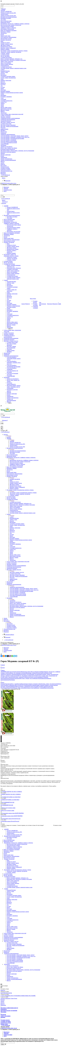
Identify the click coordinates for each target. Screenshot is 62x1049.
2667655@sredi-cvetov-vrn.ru (9, 183)
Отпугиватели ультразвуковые (11, 674)
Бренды (3, 1003)
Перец (28, 685)
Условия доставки (6, 1021)
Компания (3, 1005)
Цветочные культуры (29, 688)
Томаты (5, 688)
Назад (9, 436)
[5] (31, 741)
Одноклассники (8, 189)
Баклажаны (24, 683)
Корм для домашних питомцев (18, 673)
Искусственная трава (36, 671)
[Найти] (2, 7)
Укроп (12, 688)
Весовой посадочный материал (18, 450)
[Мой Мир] (6, 656)
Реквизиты (4, 1009)
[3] (31, 739)
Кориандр (13, 685)
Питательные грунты (24, 674)
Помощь (3, 1017)
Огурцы (24, 685)
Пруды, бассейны (22, 675)
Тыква (8, 688)
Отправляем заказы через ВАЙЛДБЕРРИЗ (11, 816)
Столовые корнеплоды (44, 686)
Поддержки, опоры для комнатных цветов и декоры (23, 492)
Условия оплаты (5, 1020)
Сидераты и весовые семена (34, 683)
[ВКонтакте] (1, 656)
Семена (12, 517)
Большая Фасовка (5, 683)
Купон (43, 673)
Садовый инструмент (15, 502)
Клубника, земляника (24, 686)
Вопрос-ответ (4, 1024)
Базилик (19, 683)
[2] (31, 737)
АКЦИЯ (12, 441)
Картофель (16, 686)
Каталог (9, 437)
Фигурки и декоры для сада (17, 572)
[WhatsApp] (12, 656)
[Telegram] (16, 656)
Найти (2, 1044)
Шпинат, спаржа (39, 688)
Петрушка (32, 685)
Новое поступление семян (7, 810)
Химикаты (43, 678)
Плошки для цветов (15, 479)
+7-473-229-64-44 (5, 175)
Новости (3, 990)
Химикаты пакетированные (17, 587)
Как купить (10, 623)
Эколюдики (51, 688)
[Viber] (10, 656)
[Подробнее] (1, 795)
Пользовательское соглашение (9, 1010)
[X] (8, 656)
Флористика (37, 678)
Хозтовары (12, 600)
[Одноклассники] (4, 656)
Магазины (3, 1012)
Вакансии (3, 1014)
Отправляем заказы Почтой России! (10, 821)
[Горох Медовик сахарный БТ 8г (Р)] (7, 712)
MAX (5, 191)
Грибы (11, 686)
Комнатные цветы (26, 671)
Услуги (2, 1002)
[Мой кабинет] (1, 418)
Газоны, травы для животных (49, 683)
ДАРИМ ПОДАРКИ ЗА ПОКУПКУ (10, 799)
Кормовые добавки (31, 673)
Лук (21, 685)
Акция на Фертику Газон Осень (9, 998)
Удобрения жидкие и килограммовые (33, 677)
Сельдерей (35, 686)
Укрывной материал (14, 678)
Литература (39, 673)
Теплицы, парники (18, 677)
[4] (31, 740)
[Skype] (14, 656)
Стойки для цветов (9, 677)
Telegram (6, 188)
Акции (2, 1001)
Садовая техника (13, 675)
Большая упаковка (40, 685)
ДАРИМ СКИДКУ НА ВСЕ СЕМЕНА (11, 794)
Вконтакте (6, 187)
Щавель (46, 688)
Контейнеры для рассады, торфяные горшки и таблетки (24, 460)
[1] (31, 736)
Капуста (8, 685)
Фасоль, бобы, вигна (19, 688)
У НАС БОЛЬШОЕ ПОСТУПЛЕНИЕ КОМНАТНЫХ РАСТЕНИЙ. (18, 995)
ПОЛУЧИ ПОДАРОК (6, 993)
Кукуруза (18, 685)
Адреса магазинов (5, 1016)
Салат (31, 686)
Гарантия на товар (6, 1022)
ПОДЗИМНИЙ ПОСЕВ (7, 805)
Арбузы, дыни (13, 683)
